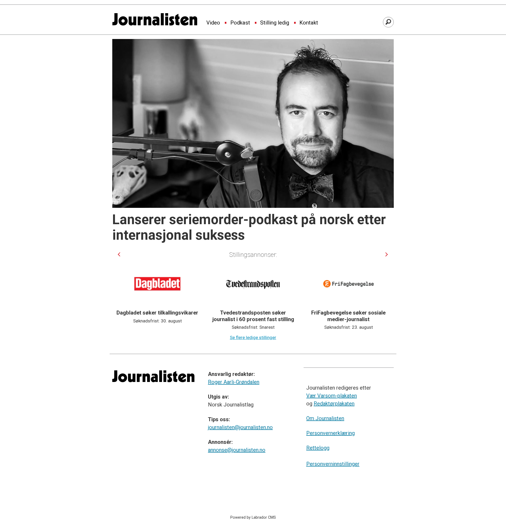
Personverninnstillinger (332, 464)
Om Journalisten (325, 418)
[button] (119, 255)
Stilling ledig (274, 23)
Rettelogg (317, 448)
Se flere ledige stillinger (253, 337)
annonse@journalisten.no (236, 450)
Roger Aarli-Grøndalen (233, 382)
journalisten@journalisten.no (240, 427)
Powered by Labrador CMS (253, 517)
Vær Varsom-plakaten (331, 395)
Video (213, 23)
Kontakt (308, 23)
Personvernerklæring (330, 433)
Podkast (240, 23)
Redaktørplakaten (334, 403)
